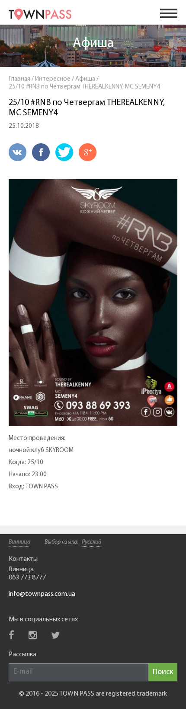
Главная (19, 79)
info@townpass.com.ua (42, 594)
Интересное (53, 79)
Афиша (93, 44)
